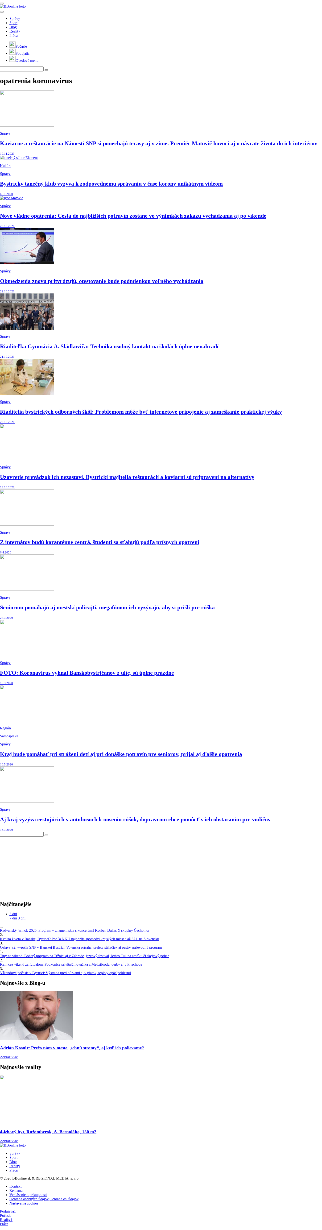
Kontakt (15, 1186)
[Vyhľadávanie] (46, 70)
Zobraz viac (9, 1057)
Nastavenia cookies (23, 1203)
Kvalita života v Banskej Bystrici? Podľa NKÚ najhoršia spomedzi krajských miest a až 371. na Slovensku (79, 939)
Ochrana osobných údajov (29, 1199)
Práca (13, 35)
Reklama (16, 1190)
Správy (14, 19)
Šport (13, 23)
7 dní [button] (13, 918)
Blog (13, 27)
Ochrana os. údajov (64, 1199)
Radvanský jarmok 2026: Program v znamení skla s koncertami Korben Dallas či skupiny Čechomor (74, 930)
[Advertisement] (35, 866)
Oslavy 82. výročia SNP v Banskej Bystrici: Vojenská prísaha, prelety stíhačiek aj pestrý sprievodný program (81, 947)
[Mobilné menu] (2, 3)
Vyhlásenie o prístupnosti (28, 1195)
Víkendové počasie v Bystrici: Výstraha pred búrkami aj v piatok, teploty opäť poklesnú (65, 973)
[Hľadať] (2, 11)
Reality (14, 31)
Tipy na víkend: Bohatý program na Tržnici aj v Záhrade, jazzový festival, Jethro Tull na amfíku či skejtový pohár (84, 956)
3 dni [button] (13, 914)
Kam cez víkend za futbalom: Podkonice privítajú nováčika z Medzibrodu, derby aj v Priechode (71, 964)
